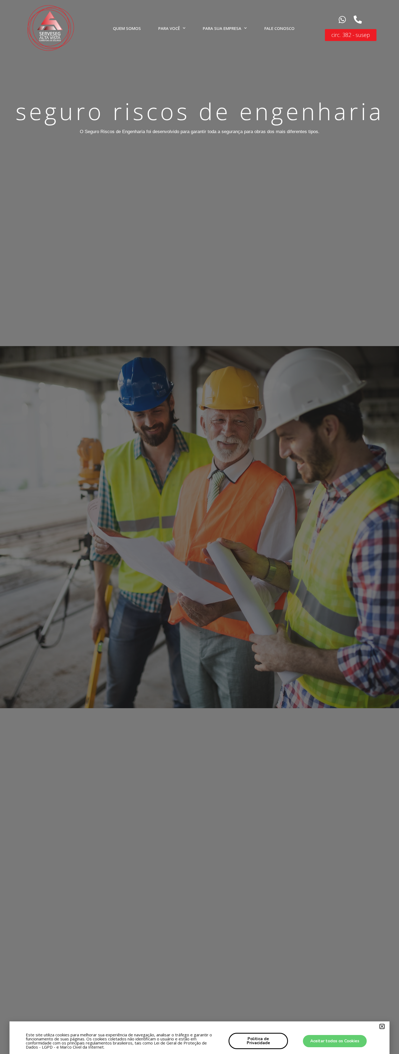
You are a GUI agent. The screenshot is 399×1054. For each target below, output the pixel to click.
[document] (199, 527)
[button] (382, 1026)
